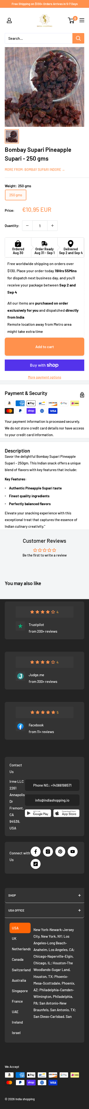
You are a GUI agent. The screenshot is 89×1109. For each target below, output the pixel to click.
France (17, 1001)
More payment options (44, 377)
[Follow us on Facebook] (36, 852)
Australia (19, 980)
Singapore (20, 991)
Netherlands (21, 949)
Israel (16, 1032)
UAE (15, 1012)
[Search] (78, 38)
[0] (71, 20)
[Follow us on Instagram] (48, 852)
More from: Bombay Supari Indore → (35, 170)
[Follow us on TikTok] (36, 864)
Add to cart (44, 346)
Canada (17, 959)
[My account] (9, 20)
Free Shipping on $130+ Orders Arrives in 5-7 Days (45, 4)
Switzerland (21, 970)
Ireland (17, 1022)
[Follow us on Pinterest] (60, 852)
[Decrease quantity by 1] (27, 226)
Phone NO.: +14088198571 (52, 785)
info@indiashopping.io (52, 800)
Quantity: (12, 225)
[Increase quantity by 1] (52, 226)
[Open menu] (82, 20)
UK (14, 938)
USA (15, 928)
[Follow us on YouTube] (73, 852)
